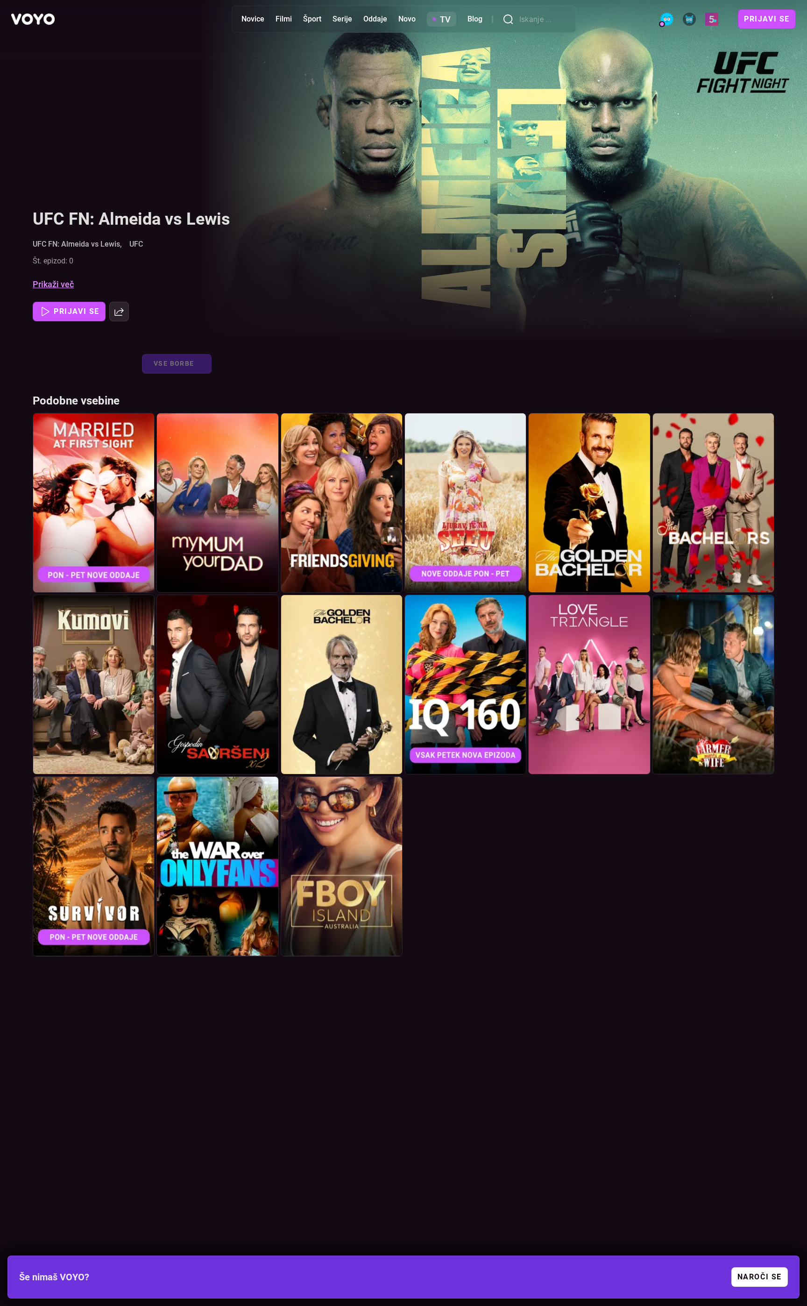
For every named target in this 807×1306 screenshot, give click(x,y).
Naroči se (759, 1276)
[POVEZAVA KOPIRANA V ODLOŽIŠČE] (119, 311)
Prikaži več (53, 284)
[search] (511, 19)
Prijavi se (767, 18)
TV (445, 19)
